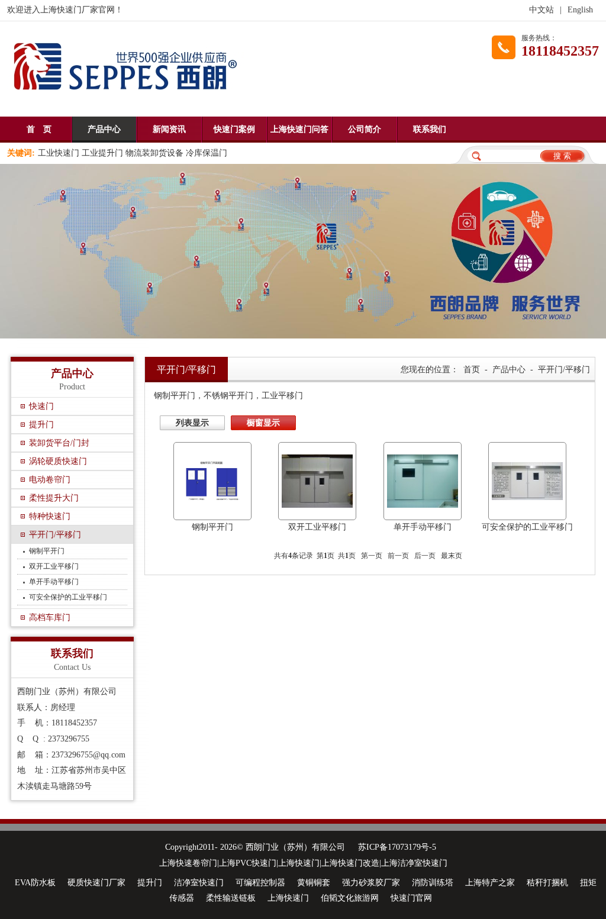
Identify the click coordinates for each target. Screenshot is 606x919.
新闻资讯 (169, 129)
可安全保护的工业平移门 (68, 597)
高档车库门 (49, 617)
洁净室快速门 (199, 882)
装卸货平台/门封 (59, 442)
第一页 (371, 556)
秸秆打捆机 (547, 882)
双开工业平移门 (54, 566)
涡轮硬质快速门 (58, 461)
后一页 (425, 556)
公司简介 (364, 129)
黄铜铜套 (313, 882)
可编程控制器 (260, 882)
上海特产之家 (490, 882)
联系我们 (429, 129)
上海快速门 (288, 898)
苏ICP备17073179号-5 (397, 847)
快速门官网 (411, 898)
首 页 (39, 129)
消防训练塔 (432, 882)
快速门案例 (234, 129)
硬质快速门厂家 (96, 882)
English (580, 9)
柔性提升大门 (54, 498)
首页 (471, 369)
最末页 (451, 556)
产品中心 (104, 129)
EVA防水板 (35, 882)
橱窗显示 (263, 422)
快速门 (41, 406)
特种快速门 (49, 516)
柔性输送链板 (231, 898)
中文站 (541, 9)
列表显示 (192, 422)
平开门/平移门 (55, 534)
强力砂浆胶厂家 (371, 882)
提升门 (41, 424)
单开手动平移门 (54, 582)
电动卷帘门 (49, 479)
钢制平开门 (47, 551)
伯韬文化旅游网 (350, 898)
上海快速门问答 (299, 129)
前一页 (398, 556)
